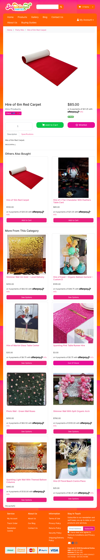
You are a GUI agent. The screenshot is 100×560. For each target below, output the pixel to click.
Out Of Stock (73, 363)
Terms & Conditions (76, 535)
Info (81, 112)
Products (22, 17)
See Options (26, 297)
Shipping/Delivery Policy (56, 539)
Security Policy (55, 533)
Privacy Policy (55, 523)
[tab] (12, 134)
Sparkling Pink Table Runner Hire (69, 345)
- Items (85, 7)
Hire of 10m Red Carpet (17, 200)
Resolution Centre (11, 529)
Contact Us (57, 17)
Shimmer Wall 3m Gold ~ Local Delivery (25, 277)
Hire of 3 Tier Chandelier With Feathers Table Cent (72, 201)
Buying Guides (28, 22)
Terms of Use (54, 518)
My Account (12, 518)
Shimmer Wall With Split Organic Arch (71, 411)
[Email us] (69, 543)
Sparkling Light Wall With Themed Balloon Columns (26, 480)
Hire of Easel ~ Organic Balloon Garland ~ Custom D (73, 278)
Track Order (12, 523)
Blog (45, 17)
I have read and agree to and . (81, 535)
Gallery (35, 17)
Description (12, 134)
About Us (12, 22)
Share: (8, 113)
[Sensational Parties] (18, 6)
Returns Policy (55, 528)
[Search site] (61, 7)
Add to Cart (51, 125)
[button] (85, 20)
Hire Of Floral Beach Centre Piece (69, 481)
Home (10, 17)
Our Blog (31, 523)
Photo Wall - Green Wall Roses (20, 411)
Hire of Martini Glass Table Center (22, 345)
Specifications (27, 134)
